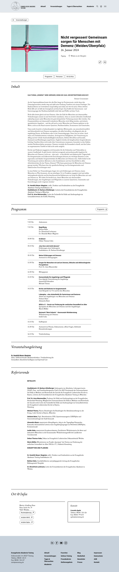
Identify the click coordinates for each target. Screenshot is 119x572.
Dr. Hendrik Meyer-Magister (21, 355)
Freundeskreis (66, 559)
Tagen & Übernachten (74, 6)
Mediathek (81, 556)
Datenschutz (98, 556)
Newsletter (81, 559)
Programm (48, 76)
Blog (78, 553)
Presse (79, 562)
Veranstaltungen (56, 6)
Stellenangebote (66, 562)
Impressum (98, 553)
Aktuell (43, 6)
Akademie (90, 6)
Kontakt (96, 562)
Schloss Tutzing (66, 556)
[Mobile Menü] (105, 6)
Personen (59, 76)
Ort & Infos (70, 76)
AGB (95, 559)
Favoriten (64, 553)
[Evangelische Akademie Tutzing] (23, 10)
